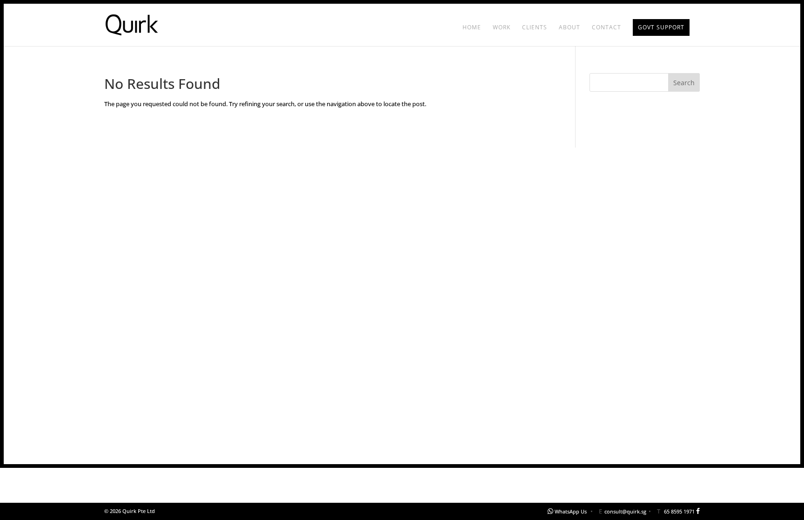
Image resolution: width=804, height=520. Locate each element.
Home (471, 27)
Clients (534, 27)
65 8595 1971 (679, 511)
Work (501, 27)
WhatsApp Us (571, 511)
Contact (606, 27)
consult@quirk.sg (625, 511)
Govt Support (661, 27)
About (569, 27)
